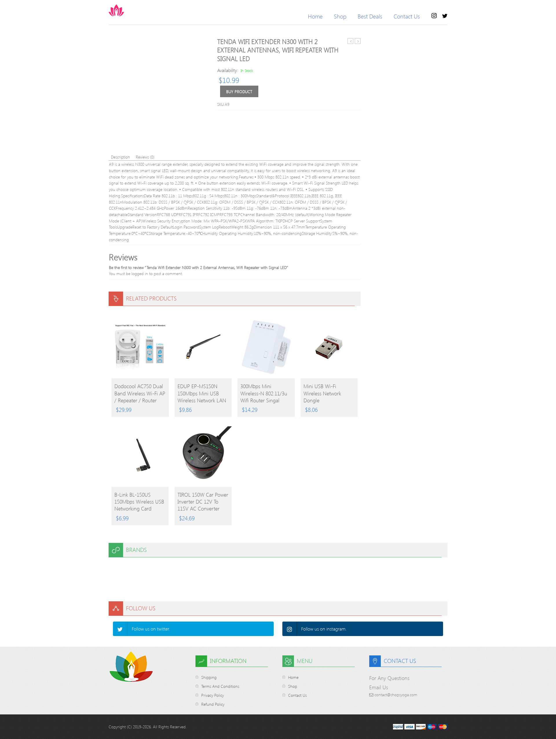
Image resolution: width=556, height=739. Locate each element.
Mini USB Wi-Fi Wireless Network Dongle (322, 393)
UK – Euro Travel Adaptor (358, 41)
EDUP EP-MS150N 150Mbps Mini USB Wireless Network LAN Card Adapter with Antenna (202, 393)
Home (315, 16)
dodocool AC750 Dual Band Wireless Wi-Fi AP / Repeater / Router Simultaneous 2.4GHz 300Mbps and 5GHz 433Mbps (139, 393)
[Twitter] (120, 629)
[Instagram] (289, 629)
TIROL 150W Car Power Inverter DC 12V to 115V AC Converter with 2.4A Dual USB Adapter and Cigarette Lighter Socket (203, 501)
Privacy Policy (212, 695)
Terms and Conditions (220, 686)
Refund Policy (212, 704)
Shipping (209, 677)
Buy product (239, 91)
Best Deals (370, 16)
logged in (139, 273)
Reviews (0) (145, 157)
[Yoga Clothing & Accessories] (139, 10)
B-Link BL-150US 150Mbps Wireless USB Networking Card (139, 501)
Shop (340, 16)
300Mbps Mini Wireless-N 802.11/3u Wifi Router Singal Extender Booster (263, 393)
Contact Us (407, 16)
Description (120, 157)
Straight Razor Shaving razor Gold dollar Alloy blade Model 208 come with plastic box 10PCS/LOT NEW (350, 41)
